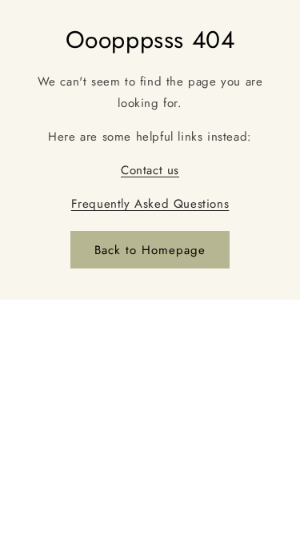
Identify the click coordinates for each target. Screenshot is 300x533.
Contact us (150, 170)
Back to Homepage (150, 250)
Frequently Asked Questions (150, 204)
